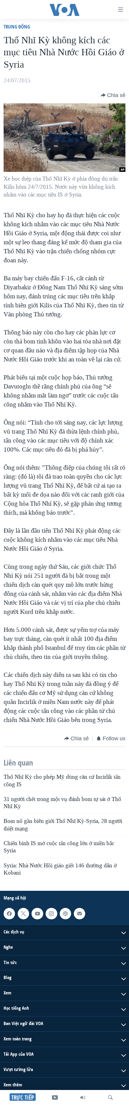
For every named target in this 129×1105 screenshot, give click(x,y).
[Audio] (83, 1097)
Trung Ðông (17, 26)
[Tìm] (110, 1097)
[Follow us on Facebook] (9, 913)
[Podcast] (65, 913)
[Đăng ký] (79, 913)
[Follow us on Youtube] (37, 913)
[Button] (113, 95)
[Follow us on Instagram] (51, 913)
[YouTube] (54, 1097)
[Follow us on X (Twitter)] (23, 913)
